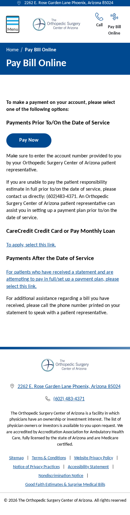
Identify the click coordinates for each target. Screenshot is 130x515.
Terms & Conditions (49, 458)
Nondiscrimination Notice (60, 476)
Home (12, 50)
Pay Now (28, 140)
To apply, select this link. (31, 245)
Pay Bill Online (114, 30)
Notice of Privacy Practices (36, 467)
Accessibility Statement (88, 467)
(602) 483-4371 (69, 399)
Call (99, 25)
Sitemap (16, 458)
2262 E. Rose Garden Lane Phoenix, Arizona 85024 (68, 3)
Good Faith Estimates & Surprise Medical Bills (65, 484)
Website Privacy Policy (93, 458)
